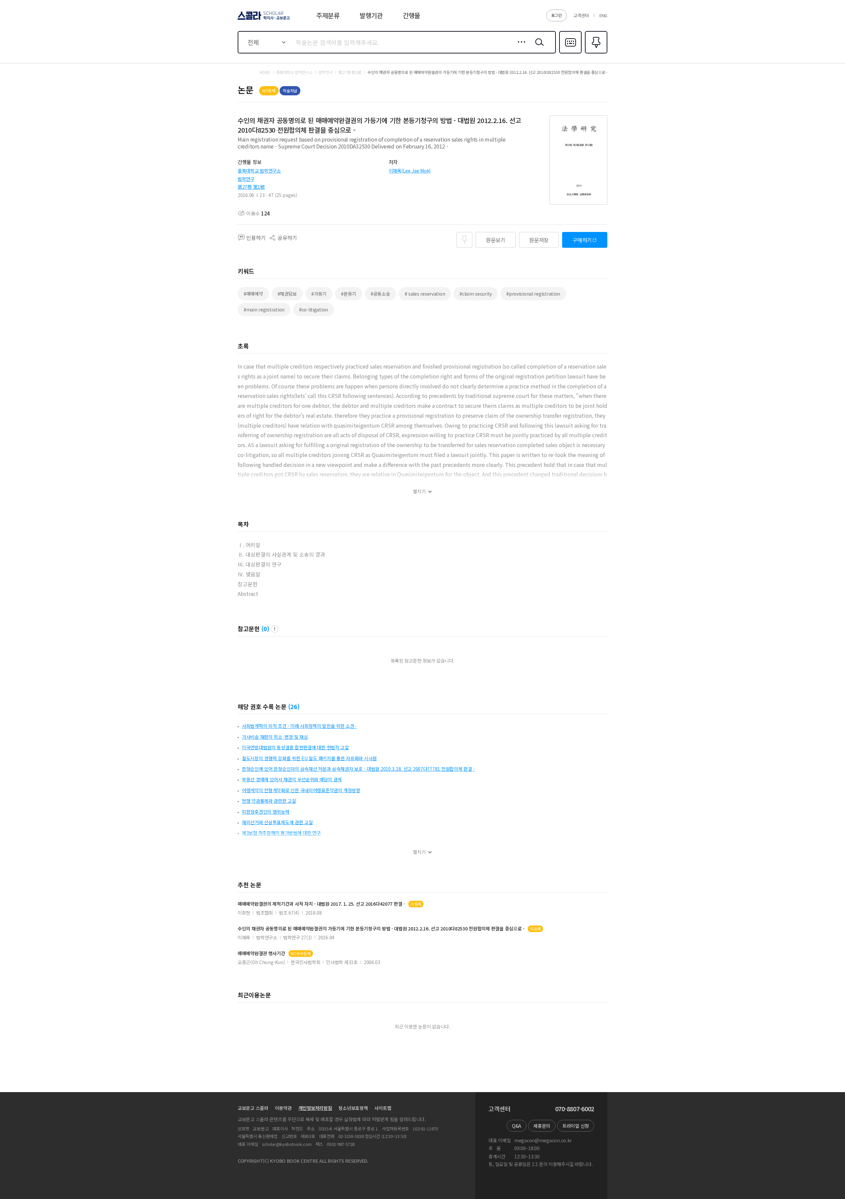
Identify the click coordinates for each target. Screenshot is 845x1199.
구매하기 (582, 240)
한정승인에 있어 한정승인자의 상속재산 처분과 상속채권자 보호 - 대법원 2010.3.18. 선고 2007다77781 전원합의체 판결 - (358, 768)
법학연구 (246, 179)
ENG (603, 15)
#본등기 (348, 293)
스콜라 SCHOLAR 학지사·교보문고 (263, 19)
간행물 (411, 15)
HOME (265, 72)
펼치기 (419, 491)
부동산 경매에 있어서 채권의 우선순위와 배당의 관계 (292, 779)
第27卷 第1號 (251, 186)
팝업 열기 (274, 628)
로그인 (556, 15)
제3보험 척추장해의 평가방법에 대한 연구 (281, 832)
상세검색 (520, 47)
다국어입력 (570, 52)
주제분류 (328, 15)
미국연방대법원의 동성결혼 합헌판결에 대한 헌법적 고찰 (295, 747)
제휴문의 (541, 1125)
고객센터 (581, 15)
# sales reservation (425, 293)
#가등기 (318, 293)
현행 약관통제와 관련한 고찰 (269, 800)
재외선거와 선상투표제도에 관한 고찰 (277, 822)
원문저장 (539, 240)
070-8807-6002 (574, 1109)
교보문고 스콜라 (253, 1108)
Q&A (516, 1125)
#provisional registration (533, 293)
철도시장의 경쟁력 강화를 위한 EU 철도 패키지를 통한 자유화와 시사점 (309, 758)
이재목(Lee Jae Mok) (410, 170)
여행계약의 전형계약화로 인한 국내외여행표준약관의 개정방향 (301, 790)
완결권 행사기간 (261, 953)
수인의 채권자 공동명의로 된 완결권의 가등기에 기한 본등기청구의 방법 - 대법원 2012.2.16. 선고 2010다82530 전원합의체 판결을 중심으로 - (381, 928)
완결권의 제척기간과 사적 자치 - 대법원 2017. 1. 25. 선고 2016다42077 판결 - (321, 904)
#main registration (264, 309)
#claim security (475, 293)
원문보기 (495, 240)
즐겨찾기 (595, 52)
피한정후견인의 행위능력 (265, 811)
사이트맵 (382, 1108)
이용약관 (283, 1108)
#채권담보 (287, 293)
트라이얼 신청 (575, 1125)
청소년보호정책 (353, 1108)
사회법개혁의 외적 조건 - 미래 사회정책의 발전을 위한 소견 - (299, 726)
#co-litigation (313, 309)
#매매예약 (253, 293)
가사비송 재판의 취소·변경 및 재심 (275, 736)
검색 (538, 47)
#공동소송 (380, 293)
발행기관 (371, 15)
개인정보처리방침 (315, 1108)
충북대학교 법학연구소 (259, 170)
